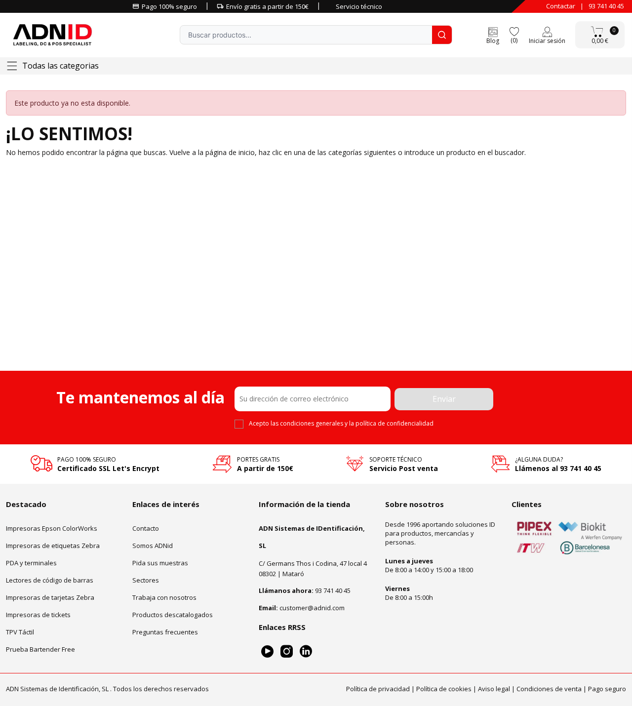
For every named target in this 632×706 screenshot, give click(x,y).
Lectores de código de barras (49, 579)
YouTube (267, 651)
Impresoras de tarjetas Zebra (50, 596)
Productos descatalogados (172, 614)
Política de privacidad (378, 688)
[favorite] (514, 31)
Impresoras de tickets (38, 614)
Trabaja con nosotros (164, 596)
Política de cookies (444, 688)
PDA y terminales (31, 562)
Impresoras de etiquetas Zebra (53, 545)
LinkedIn (306, 651)
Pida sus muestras (160, 562)
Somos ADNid (152, 545)
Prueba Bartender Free (40, 648)
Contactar (560, 5)
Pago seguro (607, 688)
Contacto (145, 527)
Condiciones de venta (549, 688)
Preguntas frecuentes (165, 631)
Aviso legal (494, 688)
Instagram (286, 651)
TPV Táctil (20, 631)
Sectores (145, 579)
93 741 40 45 (606, 5)
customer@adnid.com (312, 607)
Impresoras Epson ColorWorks (51, 527)
